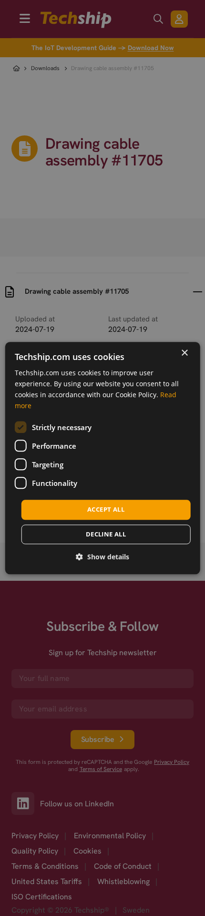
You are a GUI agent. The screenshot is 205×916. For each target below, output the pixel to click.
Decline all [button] (106, 534)
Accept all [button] (105, 509)
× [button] (184, 353)
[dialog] (102, 458)
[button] (102, 556)
